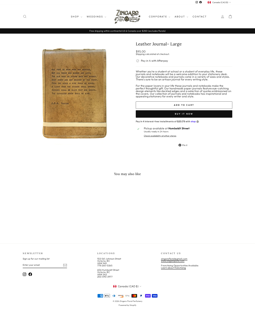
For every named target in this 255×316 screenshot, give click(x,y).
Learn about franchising (173, 267)
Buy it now (184, 114)
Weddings (95, 16)
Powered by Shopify (127, 305)
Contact (200, 16)
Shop (75, 16)
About (180, 16)
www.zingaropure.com (172, 261)
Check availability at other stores (160, 136)
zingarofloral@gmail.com (174, 258)
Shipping (140, 54)
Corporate (158, 16)
